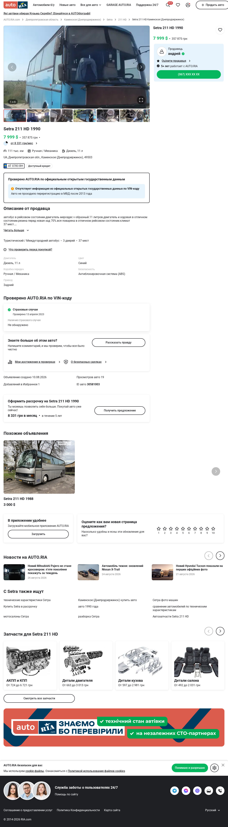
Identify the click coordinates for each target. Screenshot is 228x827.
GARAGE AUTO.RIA (119, 5)
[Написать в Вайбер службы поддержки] (197, 790)
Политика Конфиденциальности (78, 810)
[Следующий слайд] (141, 67)
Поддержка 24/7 (147, 5)
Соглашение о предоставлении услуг (28, 810)
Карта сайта (112, 810)
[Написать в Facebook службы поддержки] (186, 790)
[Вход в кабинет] (188, 5)
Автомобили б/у (44, 5)
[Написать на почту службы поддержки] (208, 790)
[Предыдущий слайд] (12, 67)
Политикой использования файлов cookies (96, 771)
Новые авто (67, 5)
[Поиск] (168, 5)
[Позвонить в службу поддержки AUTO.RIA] (220, 790)
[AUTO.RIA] (16, 5)
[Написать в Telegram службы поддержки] (174, 790)
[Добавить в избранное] (178, 5)
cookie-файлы (34, 771)
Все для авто (89, 5)
